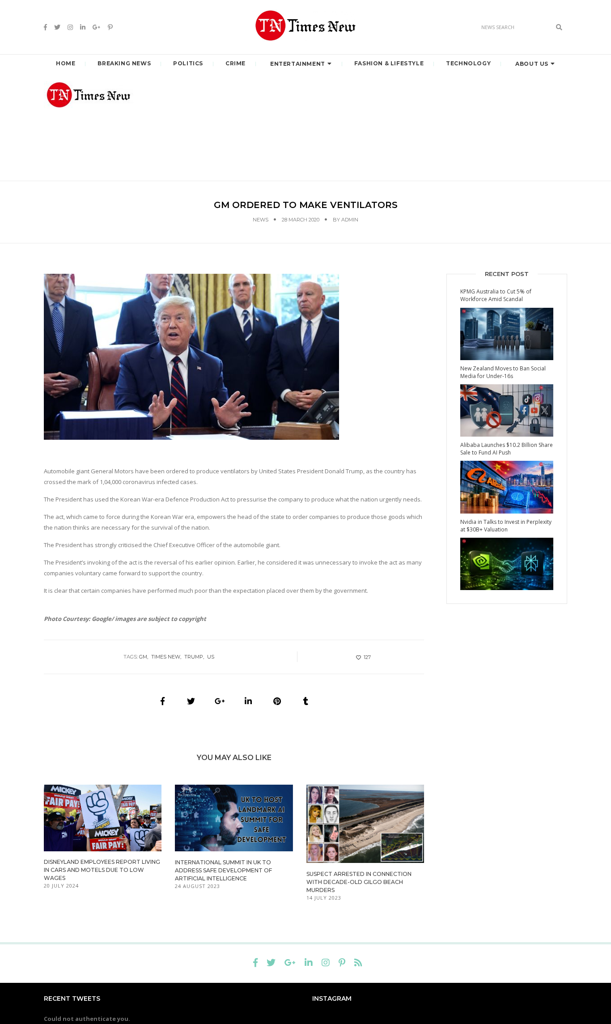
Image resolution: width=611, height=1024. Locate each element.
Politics (188, 63)
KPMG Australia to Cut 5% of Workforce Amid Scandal (495, 295)
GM (143, 657)
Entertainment (297, 63)
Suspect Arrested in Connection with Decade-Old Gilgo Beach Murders (359, 882)
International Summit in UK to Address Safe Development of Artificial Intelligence (223, 870)
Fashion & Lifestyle (389, 63)
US (210, 657)
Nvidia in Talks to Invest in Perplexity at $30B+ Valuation (506, 525)
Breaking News (124, 63)
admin (349, 220)
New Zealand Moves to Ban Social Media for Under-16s (503, 372)
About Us (531, 63)
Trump (193, 657)
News (260, 220)
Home (65, 63)
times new (165, 657)
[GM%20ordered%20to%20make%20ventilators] (162, 701)
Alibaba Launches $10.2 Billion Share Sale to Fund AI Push (506, 448)
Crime (235, 63)
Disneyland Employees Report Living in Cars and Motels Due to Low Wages (102, 869)
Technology (468, 63)
